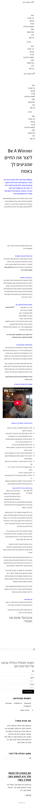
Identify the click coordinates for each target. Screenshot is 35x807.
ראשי (32, 15)
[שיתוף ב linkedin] (17, 631)
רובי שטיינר (30, 18)
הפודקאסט (30, 32)
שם (33, 671)
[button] (17, 42)
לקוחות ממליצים (28, 26)
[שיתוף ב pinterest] (17, 634)
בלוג (32, 35)
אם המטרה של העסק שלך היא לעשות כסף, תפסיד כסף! (19, 776)
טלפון (32, 678)
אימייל (32, 684)
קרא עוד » (28, 795)
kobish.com (30, 802)
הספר (32, 29)
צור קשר (31, 37)
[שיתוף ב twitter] (17, 628)
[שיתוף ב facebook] (17, 626)
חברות (32, 24)
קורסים (32, 21)
